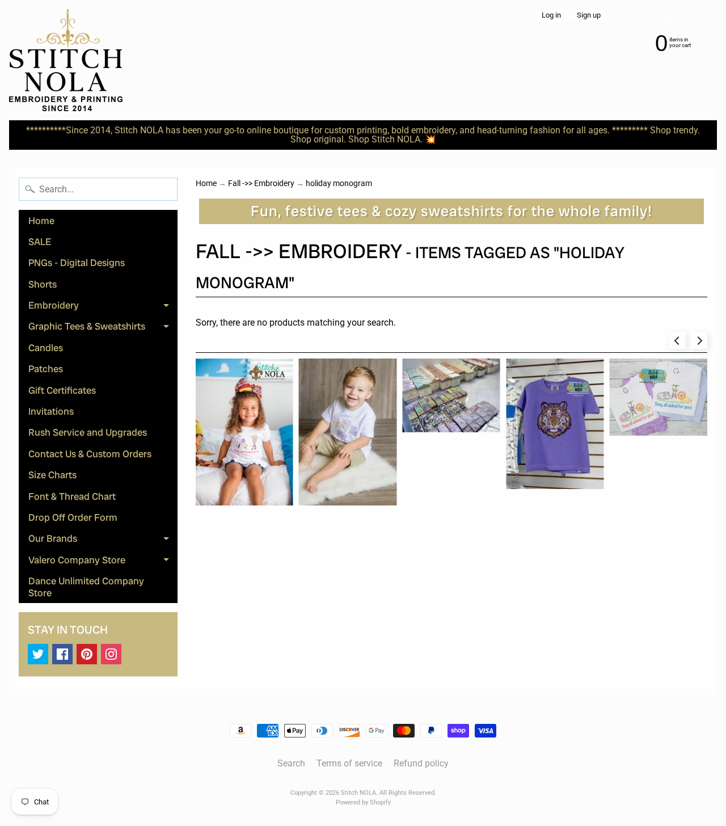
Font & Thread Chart (72, 496)
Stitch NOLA (358, 792)
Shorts (42, 284)
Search (291, 763)
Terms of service (349, 763)
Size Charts (52, 475)
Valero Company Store (103, 562)
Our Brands (103, 540)
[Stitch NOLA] (66, 60)
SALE (39, 241)
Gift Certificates (62, 390)
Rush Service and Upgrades (87, 432)
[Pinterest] (87, 654)
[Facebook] (62, 654)
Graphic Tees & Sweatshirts (103, 328)
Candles (45, 348)
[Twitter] (38, 654)
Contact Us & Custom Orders (89, 454)
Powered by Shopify (363, 802)
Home (41, 220)
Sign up (589, 15)
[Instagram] (111, 654)
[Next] (698, 340)
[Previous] (677, 340)
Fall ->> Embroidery (261, 183)
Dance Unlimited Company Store (86, 587)
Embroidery (103, 307)
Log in (551, 15)
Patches (45, 369)
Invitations (51, 411)
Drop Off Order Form (72, 517)
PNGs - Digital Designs (76, 262)
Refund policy (421, 763)
